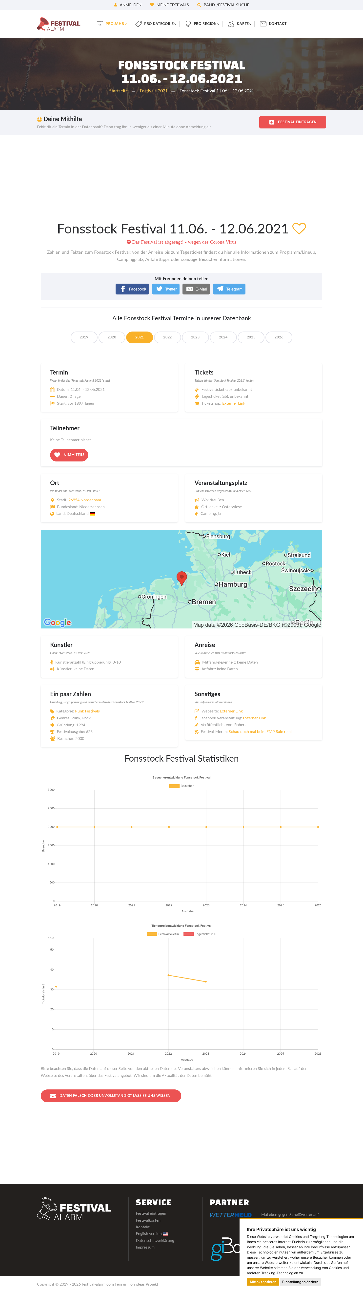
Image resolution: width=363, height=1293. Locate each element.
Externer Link (233, 403)
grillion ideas (134, 1284)
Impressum (145, 1247)
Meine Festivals (172, 5)
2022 (167, 337)
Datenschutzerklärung (155, 1241)
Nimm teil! (73, 455)
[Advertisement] (181, 172)
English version (149, 1234)
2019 (84, 337)
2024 (223, 337)
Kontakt (278, 24)
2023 (195, 337)
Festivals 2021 (154, 91)
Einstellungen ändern (300, 1282)
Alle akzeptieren (263, 1282)
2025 (251, 337)
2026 (279, 337)
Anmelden (130, 5)
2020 (112, 337)
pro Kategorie (159, 24)
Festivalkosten (148, 1220)
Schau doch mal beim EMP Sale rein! (260, 732)
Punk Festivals (87, 711)
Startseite (118, 91)
